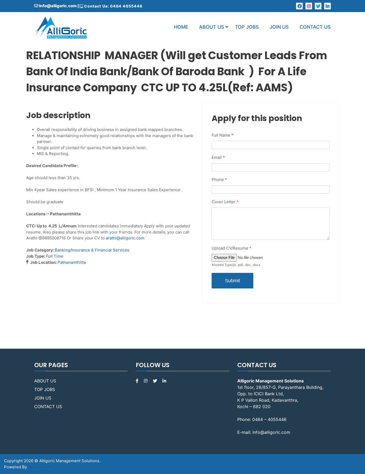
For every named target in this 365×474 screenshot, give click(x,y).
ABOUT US (211, 27)
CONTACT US (315, 27)
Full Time (54, 256)
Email (218, 157)
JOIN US (279, 27)
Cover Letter (225, 201)
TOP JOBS (247, 27)
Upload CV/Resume (231, 248)
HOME (181, 27)
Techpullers (39, 466)
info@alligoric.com (57, 5)
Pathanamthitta (71, 262)
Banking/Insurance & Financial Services (92, 250)
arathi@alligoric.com (125, 237)
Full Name (223, 135)
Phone (219, 179)
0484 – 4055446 (269, 419)
